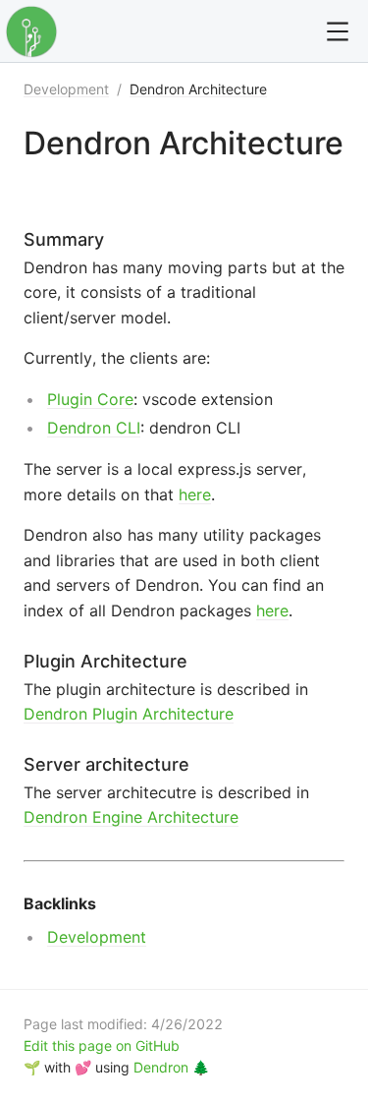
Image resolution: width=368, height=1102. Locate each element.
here (195, 494)
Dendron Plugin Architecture (129, 714)
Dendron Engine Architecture (131, 817)
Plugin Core (90, 399)
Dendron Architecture (198, 89)
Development (66, 89)
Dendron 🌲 (171, 1067)
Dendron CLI (93, 427)
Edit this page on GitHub (102, 1045)
